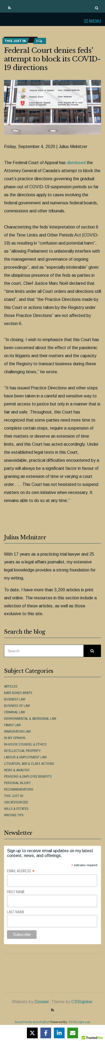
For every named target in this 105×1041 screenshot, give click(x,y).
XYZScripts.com (79, 1022)
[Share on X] (32, 1033)
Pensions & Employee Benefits (28, 776)
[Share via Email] (72, 1033)
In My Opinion (14, 738)
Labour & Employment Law (25, 757)
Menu (94, 21)
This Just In (15, 41)
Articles (11, 686)
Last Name (15, 912)
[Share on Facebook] (45, 1033)
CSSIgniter (81, 1001)
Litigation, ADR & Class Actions (29, 764)
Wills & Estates (16, 809)
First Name (16, 892)
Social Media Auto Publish (32, 1022)
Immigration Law (17, 731)
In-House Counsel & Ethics (25, 744)
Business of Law (17, 706)
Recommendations (18, 789)
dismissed (76, 162)
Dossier (41, 1001)
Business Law (14, 699)
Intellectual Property (22, 751)
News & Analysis (17, 770)
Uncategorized (16, 802)
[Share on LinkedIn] (59, 1033)
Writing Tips (14, 815)
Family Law (12, 725)
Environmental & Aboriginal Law (30, 719)
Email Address (21, 871)
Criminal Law (14, 712)
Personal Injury (17, 783)
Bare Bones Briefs (18, 693)
